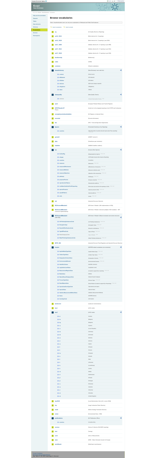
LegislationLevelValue (64, 267)
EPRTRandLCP (60, 108)
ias (56, 150)
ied (56, 201)
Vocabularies (36, 30)
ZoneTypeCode (63, 298)
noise (56, 414)
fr (59, 350)
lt (59, 362)
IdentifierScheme (63, 264)
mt (60, 371)
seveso (57, 427)
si (59, 390)
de (60, 331)
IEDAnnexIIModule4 (61, 215)
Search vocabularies (57, 27)
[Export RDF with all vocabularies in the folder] (120, 70)
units (60, 196)
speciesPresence (63, 189)
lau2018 (57, 401)
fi (59, 347)
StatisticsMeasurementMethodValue (68, 292)
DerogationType (63, 224)
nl (59, 374)
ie (59, 356)
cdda (56, 61)
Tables (34, 21)
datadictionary (59, 70)
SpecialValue (62, 289)
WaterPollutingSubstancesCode (67, 238)
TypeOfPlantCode (63, 231)
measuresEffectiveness (65, 166)
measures (61, 163)
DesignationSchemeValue (65, 258)
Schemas (35, 27)
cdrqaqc (61, 157)
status (60, 89)
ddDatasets (62, 77)
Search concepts (69, 27)
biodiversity (58, 57)
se (60, 387)
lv (59, 368)
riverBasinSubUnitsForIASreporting (68, 186)
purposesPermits (63, 179)
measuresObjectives (64, 173)
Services (35, 32)
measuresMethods (64, 169)
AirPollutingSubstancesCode (66, 221)
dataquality (58, 94)
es (60, 344)
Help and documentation (39, 15)
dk (60, 334)
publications (59, 418)
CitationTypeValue (63, 254)
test (56, 431)
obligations (62, 86)
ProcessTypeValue (64, 280)
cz (60, 328)
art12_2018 (58, 40)
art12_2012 (58, 36)
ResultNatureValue (64, 283)
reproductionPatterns (64, 183)
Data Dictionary (45, 12)
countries (61, 131)
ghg (56, 141)
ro (59, 384)
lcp (56, 405)
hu (60, 353)
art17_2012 (58, 49)
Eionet (39, 12)
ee (60, 337)
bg (60, 322)
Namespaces (36, 35)
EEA (40, 1)
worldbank (58, 444)
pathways (61, 176)
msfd (56, 409)
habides (57, 145)
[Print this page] (113, 1)
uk (60, 396)
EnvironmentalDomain (65, 261)
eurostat (57, 118)
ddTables (61, 80)
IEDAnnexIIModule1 (61, 205)
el (59, 341)
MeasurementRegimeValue (66, 270)
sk (60, 393)
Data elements (37, 24)
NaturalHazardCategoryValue (66, 277)
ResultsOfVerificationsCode (66, 228)
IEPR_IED (58, 243)
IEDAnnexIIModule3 (61, 209)
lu (59, 365)
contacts (61, 74)
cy (60, 325)
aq (55, 32)
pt (59, 380)
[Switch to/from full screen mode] (115, 1)
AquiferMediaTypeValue (65, 251)
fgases (57, 127)
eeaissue (61, 83)
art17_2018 (58, 53)
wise (56, 440)
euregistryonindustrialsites (63, 114)
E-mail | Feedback (37, 453)
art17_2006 (58, 44)
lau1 (56, 308)
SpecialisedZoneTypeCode (66, 286)
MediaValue (62, 273)
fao (56, 122)
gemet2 (57, 137)
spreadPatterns (63, 192)
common (57, 66)
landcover (58, 303)
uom (56, 435)
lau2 (56, 312)
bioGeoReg (62, 153)
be (60, 319)
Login (110, 1)
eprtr (56, 104)
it (59, 359)
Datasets (35, 18)
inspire (57, 247)
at (59, 316)
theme (60, 295)
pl (59, 377)
